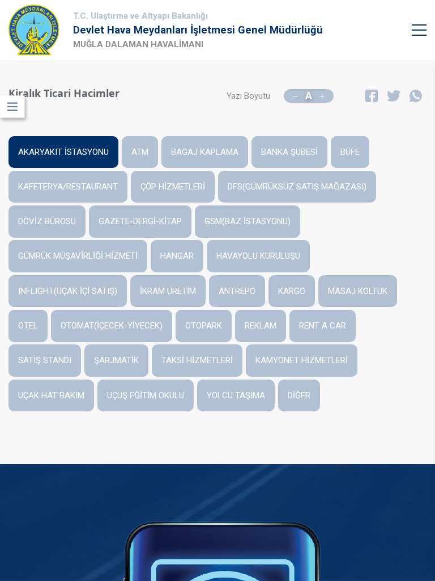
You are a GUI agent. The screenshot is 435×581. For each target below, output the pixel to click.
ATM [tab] (139, 152)
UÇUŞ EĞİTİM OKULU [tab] (145, 395)
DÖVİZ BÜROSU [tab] (47, 221)
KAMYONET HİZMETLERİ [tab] (301, 360)
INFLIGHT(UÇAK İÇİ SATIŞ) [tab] (67, 291)
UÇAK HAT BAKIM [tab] (51, 395)
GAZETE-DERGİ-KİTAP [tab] (140, 221)
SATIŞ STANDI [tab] (44, 360)
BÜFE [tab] (350, 152)
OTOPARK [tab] (203, 326)
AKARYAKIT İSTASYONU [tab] (63, 152)
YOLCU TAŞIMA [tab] (236, 395)
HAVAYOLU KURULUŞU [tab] (258, 256)
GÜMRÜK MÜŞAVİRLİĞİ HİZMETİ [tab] (78, 256)
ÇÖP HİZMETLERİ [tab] (172, 187)
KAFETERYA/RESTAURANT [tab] (68, 187)
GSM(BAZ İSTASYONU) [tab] (247, 221)
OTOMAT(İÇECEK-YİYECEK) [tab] (112, 326)
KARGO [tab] (291, 291)
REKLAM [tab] (260, 326)
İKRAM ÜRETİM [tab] (168, 291)
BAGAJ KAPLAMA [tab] (204, 152)
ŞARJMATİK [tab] (116, 360)
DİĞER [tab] (299, 395)
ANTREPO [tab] (237, 291)
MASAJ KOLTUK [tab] (357, 291)
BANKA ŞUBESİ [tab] (289, 152)
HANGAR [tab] (177, 256)
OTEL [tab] (28, 326)
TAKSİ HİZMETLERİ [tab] (197, 360)
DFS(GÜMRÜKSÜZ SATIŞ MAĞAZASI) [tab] (297, 187)
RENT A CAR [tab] (322, 326)
